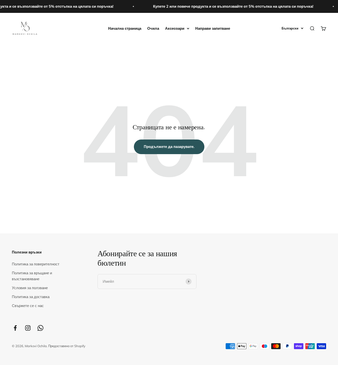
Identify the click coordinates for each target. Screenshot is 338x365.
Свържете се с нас (28, 305)
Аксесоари (174, 28)
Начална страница (124, 28)
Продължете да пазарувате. (169, 146)
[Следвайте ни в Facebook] (15, 328)
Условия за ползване (30, 287)
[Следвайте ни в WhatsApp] (40, 328)
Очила (153, 28)
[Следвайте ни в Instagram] (27, 328)
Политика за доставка (30, 296)
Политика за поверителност (35, 264)
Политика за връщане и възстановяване (32, 276)
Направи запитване (212, 28)
